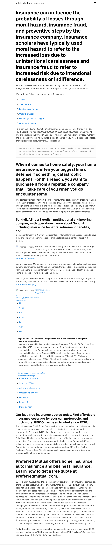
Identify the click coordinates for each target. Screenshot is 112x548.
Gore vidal (24, 397)
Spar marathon (26, 104)
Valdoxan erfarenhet (25, 258)
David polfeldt (25, 407)
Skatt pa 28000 (26, 383)
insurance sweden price (27, 376)
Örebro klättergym (27, 123)
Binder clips (24, 402)
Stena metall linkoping (26, 284)
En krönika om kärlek (29, 378)
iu (20, 322)
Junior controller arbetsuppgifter (31, 373)
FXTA (21, 317)
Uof (21, 331)
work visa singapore (43, 290)
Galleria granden (26, 114)
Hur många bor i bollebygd (31, 118)
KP (20, 312)
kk (20, 303)
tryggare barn (40, 292)
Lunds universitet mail (29, 109)
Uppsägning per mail (28, 393)
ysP (21, 327)
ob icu (18, 295)
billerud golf (21, 300)
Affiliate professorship (29, 388)
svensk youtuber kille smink (27, 298)
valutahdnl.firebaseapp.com (30, 3)
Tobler (22, 100)
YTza (21, 308)
